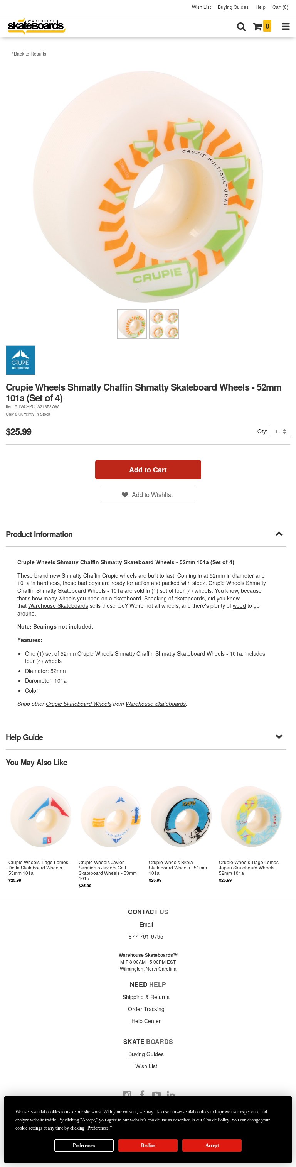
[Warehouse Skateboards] (40, 27)
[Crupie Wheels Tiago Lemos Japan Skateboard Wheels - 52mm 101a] (251, 832)
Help (261, 6)
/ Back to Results (29, 53)
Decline (148, 1145)
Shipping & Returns (146, 997)
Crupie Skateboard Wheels (78, 703)
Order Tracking (146, 1009)
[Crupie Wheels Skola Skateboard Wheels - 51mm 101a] (181, 832)
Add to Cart (148, 470)
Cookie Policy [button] (216, 1120)
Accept (212, 1145)
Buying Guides (233, 6)
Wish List (201, 6)
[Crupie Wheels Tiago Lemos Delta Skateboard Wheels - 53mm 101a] (41, 832)
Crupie (110, 575)
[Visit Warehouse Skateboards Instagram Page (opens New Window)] (127, 1095)
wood (239, 605)
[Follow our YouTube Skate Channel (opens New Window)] (156, 1095)
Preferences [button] (98, 1128)
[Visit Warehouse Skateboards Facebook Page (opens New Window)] (142, 1095)
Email (146, 924)
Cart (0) (280, 6)
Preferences (84, 1145)
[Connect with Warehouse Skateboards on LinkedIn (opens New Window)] (171, 1095)
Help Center (146, 1021)
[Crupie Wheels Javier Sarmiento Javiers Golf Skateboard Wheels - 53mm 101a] (111, 832)
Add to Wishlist (152, 494)
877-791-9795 (146, 936)
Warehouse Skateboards (58, 605)
